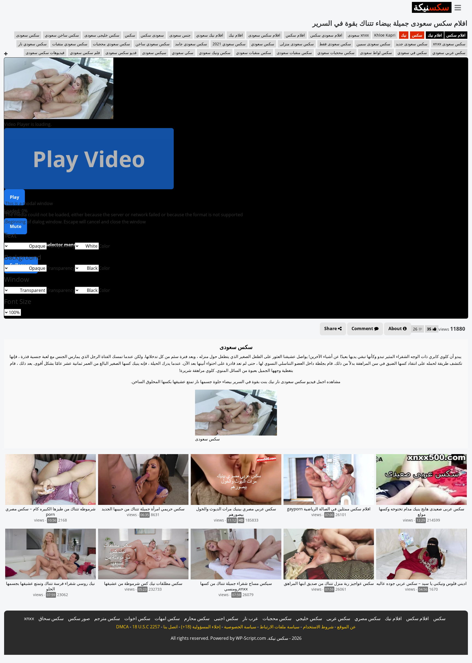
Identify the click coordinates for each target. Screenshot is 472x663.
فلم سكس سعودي (85, 52)
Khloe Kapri (385, 35)
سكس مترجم (107, 618)
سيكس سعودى (154, 52)
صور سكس (79, 618)
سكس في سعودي (412, 52)
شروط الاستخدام (318, 627)
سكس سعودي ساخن (152, 43)
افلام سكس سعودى (264, 35)
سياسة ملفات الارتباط (279, 627)
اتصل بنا (170, 627)
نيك (403, 35)
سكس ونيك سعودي (215, 52)
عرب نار (250, 618)
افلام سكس (455, 35)
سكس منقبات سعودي (253, 52)
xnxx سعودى (358, 35)
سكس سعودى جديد (411, 43)
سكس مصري (367, 618)
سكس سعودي (262, 43)
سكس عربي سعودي (448, 52)
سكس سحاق (51, 618)
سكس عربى (338, 618)
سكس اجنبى (226, 618)
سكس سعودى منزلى (297, 43)
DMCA (122, 627)
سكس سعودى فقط (335, 43)
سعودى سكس (152, 35)
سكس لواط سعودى (376, 52)
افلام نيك (435, 35)
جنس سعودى (180, 35)
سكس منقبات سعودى (294, 52)
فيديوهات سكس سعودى (45, 52)
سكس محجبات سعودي (336, 52)
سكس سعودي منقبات (69, 43)
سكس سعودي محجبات (111, 43)
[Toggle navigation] (460, 6)
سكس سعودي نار (32, 43)
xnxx (29, 618)
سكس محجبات (276, 618)
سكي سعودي (182, 52)
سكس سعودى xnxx (449, 43)
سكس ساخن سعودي (62, 35)
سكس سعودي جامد (191, 43)
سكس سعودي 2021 (229, 43)
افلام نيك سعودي (209, 35)
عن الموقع (346, 627)
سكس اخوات (137, 618)
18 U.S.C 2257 (146, 627)
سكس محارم (197, 618)
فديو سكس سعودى (121, 52)
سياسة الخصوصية (240, 627)
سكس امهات (167, 618)
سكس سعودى (27, 35)
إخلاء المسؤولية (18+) (200, 627)
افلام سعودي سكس (326, 35)
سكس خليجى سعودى (101, 35)
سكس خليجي (309, 618)
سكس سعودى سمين (373, 43)
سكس (417, 35)
